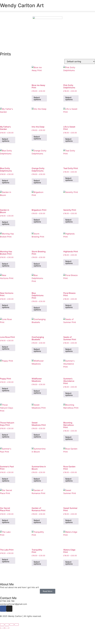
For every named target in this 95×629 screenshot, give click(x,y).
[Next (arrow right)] (7, 628)
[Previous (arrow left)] (2, 628)
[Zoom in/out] (2, 624)
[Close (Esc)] (16, 624)
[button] (47, 11)
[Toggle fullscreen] (7, 624)
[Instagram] (9, 609)
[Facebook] (3, 609)
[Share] (12, 624)
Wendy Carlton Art (22, 5)
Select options (37, 98)
